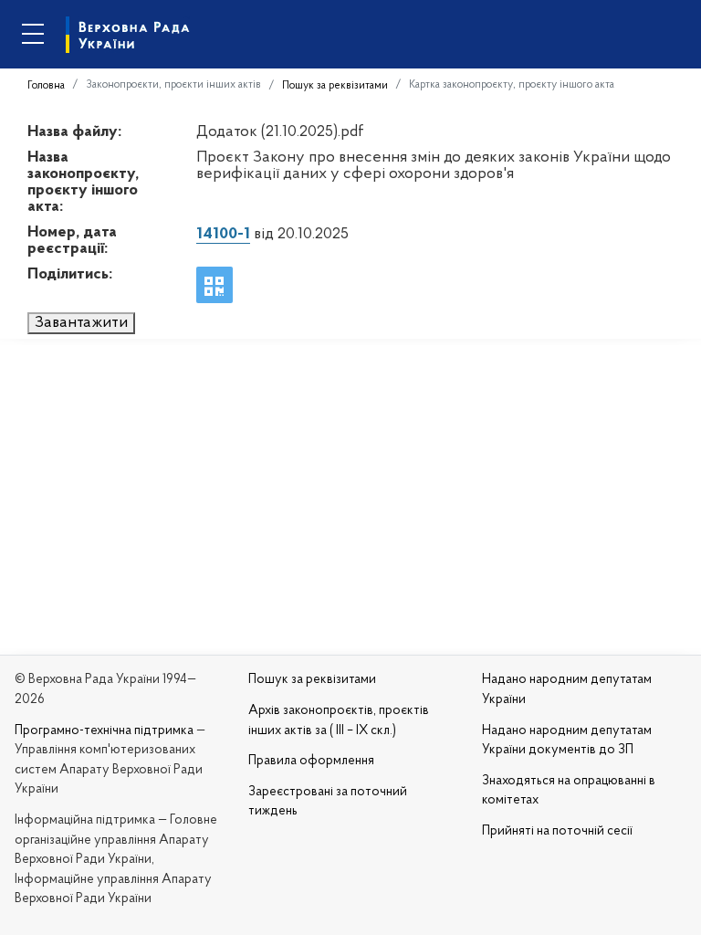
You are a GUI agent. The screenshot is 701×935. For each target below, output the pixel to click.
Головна (46, 85)
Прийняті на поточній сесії (557, 831)
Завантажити (81, 323)
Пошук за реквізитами (335, 85)
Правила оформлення (311, 761)
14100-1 (223, 234)
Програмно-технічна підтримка (104, 731)
